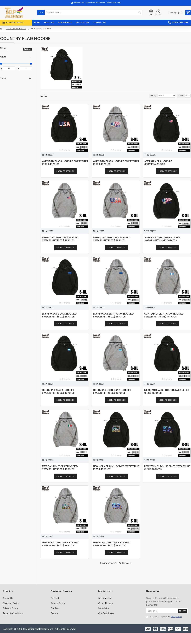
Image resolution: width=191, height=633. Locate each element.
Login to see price (65, 171)
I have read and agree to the (165, 617)
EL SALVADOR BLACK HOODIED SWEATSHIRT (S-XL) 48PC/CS (59, 315)
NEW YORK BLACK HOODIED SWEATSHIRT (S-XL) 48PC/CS (116, 468)
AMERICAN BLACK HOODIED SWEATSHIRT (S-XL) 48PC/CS (65, 162)
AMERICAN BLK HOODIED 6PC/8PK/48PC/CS (158, 162)
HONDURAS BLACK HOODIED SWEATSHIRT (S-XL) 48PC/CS (58, 391)
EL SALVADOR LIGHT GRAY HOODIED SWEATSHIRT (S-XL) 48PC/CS (113, 315)
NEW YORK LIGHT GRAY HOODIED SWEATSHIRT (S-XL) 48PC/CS (60, 544)
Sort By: (153, 96)
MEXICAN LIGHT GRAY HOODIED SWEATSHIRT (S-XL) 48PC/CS (60, 468)
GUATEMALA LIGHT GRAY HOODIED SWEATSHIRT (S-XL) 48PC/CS (164, 315)
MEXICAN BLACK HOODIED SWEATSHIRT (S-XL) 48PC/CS (166, 391)
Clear (28, 49)
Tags (3, 78)
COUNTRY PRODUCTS (16, 28)
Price (3, 57)
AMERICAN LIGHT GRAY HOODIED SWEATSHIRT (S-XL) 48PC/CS (60, 239)
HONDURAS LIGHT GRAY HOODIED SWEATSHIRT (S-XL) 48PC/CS (112, 391)
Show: (181, 96)
